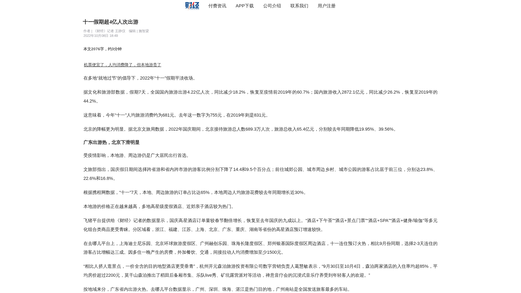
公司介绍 (272, 5)
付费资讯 (217, 5)
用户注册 (327, 5)
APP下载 (245, 5)
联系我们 (299, 5)
